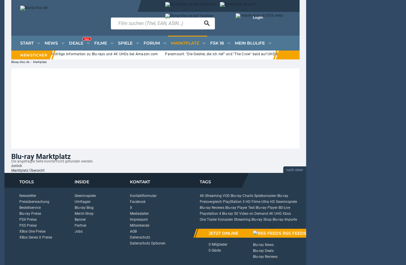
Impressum (139, 219)
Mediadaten (139, 214)
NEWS (51, 43)
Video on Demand (253, 214)
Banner (80, 219)
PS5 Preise (28, 225)
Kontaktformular (143, 196)
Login (258, 17)
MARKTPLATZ (185, 43)
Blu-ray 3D (230, 214)
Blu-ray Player (267, 208)
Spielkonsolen (265, 196)
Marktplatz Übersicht (28, 170)
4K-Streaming (211, 196)
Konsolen (225, 219)
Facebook (138, 202)
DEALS (79, 41)
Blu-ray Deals (263, 251)
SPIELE (125, 43)
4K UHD (275, 214)
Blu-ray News (263, 245)
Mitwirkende (139, 225)
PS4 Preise (28, 219)
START (27, 43)
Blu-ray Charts (242, 196)
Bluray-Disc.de (20, 62)
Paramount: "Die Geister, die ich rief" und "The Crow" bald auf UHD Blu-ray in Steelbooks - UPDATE (244, 54)
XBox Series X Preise (35, 237)
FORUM (152, 43)
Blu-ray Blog (84, 208)
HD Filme (253, 202)
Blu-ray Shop (261, 219)
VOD (226, 196)
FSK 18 (217, 43)
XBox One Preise (32, 231)
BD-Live (284, 208)
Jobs (79, 231)
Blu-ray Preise (30, 214)
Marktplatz (40, 62)
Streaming (242, 219)
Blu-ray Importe (285, 219)
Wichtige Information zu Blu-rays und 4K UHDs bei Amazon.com (102, 54)
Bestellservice (30, 208)
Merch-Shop (84, 214)
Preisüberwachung (34, 202)
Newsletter (27, 196)
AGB (133, 231)
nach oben (294, 170)
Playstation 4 (210, 214)
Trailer (212, 219)
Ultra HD (268, 202)
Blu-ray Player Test (240, 208)
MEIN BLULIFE (250, 43)
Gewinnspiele (85, 196)
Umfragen (83, 202)
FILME (100, 43)
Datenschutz (140, 237)
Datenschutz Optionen (148, 243)
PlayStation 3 (234, 202)
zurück (16, 166)
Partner (80, 225)
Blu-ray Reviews (212, 208)
